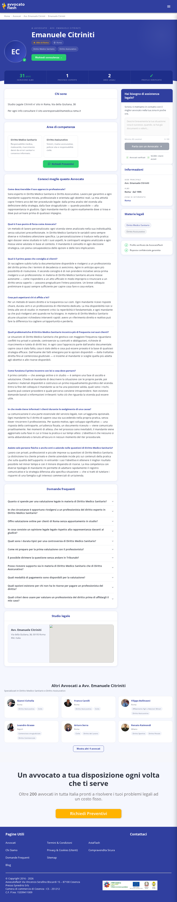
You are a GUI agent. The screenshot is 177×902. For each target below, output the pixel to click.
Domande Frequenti (17, 857)
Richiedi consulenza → (48, 57)
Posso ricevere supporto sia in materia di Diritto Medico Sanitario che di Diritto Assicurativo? (55, 567)
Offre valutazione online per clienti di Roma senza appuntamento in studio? (53, 521)
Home (7, 16)
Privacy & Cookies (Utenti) (62, 850)
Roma (128, 200)
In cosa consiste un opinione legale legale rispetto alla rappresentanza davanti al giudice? (56, 531)
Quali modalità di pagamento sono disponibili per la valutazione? (46, 577)
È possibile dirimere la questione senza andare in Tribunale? (43, 557)
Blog (8, 865)
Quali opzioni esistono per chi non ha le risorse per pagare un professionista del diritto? (55, 587)
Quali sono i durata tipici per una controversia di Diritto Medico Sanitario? (52, 541)
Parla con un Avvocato (145, 146)
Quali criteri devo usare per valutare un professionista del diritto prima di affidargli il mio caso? (58, 599)
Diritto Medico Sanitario (138, 225)
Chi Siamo (11, 850)
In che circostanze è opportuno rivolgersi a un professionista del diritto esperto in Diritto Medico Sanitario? (56, 511)
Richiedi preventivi (88, 813)
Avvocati (17, 16)
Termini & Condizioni (59, 842)
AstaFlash (94, 842)
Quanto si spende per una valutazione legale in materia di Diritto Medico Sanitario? (57, 501)
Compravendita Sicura (101, 850)
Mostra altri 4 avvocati (88, 748)
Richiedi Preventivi (63, 164)
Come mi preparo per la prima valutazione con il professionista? (46, 549)
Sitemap (52, 857)
